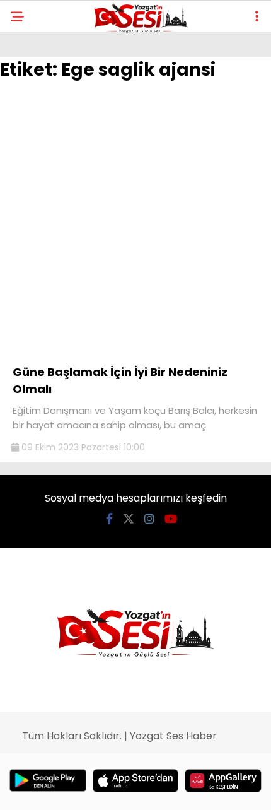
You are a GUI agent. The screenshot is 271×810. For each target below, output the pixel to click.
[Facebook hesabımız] (109, 519)
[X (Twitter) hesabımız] (128, 519)
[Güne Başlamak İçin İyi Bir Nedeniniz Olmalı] (135, 350)
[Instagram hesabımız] (149, 519)
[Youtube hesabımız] (170, 519)
